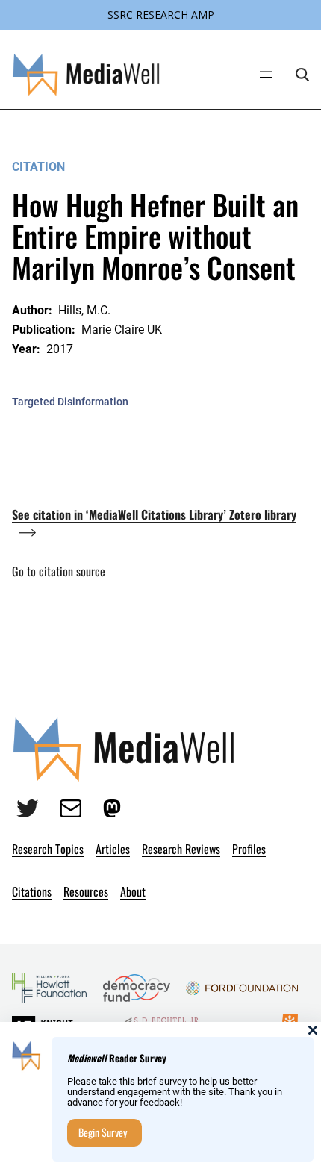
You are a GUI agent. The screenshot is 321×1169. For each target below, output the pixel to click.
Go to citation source (58, 571)
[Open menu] (266, 75)
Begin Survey (102, 1132)
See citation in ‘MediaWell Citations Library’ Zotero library (154, 514)
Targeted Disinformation (70, 402)
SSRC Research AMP (160, 14)
